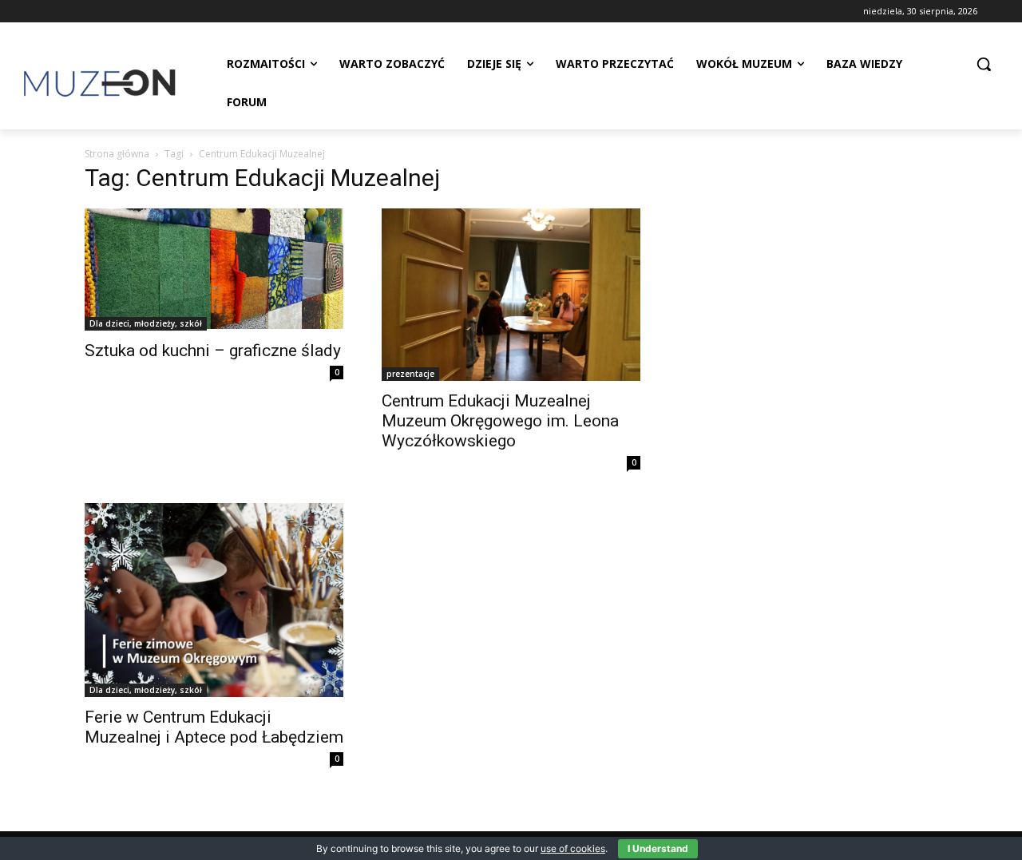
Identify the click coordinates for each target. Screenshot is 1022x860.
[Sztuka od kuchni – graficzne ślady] (214, 269)
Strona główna (117, 154)
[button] (984, 64)
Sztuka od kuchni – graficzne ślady (213, 350)
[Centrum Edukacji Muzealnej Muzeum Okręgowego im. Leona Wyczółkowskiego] (511, 294)
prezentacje (410, 373)
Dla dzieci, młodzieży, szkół (145, 323)
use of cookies (573, 848)
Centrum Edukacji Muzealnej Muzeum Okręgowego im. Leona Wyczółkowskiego (500, 420)
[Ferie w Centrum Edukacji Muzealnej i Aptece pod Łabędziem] (214, 600)
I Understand (658, 848)
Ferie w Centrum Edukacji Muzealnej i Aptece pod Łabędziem (214, 727)
